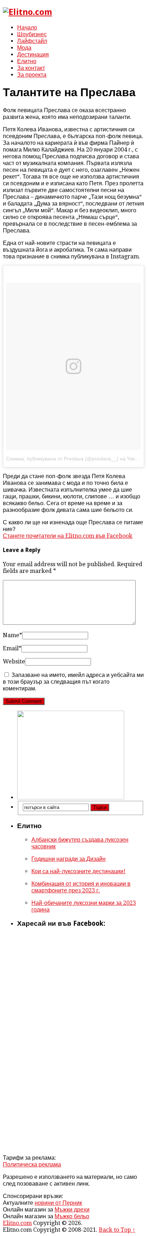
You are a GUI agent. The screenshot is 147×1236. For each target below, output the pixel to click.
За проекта (31, 74)
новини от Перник (58, 1202)
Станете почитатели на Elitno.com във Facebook (67, 535)
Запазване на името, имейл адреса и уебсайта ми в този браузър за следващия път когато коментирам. (73, 682)
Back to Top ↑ (117, 1229)
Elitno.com (17, 1223)
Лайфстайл (32, 41)
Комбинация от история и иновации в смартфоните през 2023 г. (81, 887)
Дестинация (33, 54)
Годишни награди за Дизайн (68, 858)
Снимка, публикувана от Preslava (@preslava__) (62, 458)
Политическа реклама (32, 1164)
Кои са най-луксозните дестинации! (78, 871)
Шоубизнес (32, 34)
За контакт (31, 68)
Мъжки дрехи (72, 1209)
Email (12, 648)
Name (12, 635)
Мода (24, 47)
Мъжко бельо (72, 1216)
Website (14, 661)
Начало (27, 27)
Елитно (26, 61)
